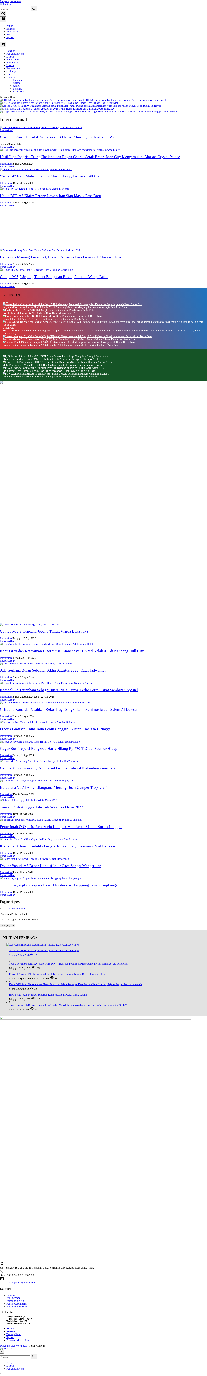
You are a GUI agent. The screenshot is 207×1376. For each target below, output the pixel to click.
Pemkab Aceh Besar (16, 1303)
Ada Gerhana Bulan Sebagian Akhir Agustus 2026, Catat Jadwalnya (53, 670)
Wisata (9, 34)
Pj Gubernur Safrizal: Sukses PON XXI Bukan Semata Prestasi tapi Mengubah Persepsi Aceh (50, 359)
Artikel (10, 25)
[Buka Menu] (3, 19)
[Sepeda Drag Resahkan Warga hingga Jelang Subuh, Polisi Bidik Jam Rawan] (41, 105)
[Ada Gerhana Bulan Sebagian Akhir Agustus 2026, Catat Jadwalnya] (36, 663)
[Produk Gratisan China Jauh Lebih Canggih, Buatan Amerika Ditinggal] (38, 722)
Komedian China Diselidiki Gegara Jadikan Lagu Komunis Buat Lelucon (57, 846)
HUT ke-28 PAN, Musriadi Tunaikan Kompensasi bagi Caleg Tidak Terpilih (48, 994)
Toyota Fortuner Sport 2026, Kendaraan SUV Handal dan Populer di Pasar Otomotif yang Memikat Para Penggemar (68, 963)
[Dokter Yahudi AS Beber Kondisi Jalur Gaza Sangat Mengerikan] (34, 858)
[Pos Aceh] (6, 4)
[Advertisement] (97, 228)
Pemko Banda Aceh (16, 1306)
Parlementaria (13, 1297)
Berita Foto (12, 31)
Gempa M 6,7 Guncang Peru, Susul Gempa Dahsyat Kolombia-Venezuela (57, 768)
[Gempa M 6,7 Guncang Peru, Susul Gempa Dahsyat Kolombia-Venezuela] (39, 761)
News (105, 356)
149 (9, 908)
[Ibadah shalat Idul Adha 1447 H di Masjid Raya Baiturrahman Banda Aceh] (42, 310)
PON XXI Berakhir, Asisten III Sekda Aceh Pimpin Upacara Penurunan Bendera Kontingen (50, 376)
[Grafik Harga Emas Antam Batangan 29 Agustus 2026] (29, 108)
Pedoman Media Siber (17, 1340)
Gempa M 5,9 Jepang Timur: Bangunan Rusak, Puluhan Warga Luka (54, 277)
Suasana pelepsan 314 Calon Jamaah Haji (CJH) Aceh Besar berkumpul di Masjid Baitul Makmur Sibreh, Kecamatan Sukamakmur (70, 339)
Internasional (6, 130)
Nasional (104, 373)
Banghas (10, 28)
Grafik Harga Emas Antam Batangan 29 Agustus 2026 (86, 108)
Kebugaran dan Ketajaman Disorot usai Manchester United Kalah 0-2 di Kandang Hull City (72, 651)
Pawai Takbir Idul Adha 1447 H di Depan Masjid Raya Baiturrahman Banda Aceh (45, 319)
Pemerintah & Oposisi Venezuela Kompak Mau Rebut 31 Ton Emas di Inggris (61, 826)
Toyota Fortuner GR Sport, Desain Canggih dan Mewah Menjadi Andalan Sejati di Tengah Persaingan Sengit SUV (68, 1005)
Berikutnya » (18, 908)
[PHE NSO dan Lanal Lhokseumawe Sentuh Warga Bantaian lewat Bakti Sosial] (42, 100)
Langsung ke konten (10, 1)
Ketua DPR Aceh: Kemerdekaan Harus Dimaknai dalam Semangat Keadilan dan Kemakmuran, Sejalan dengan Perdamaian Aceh (75, 984)
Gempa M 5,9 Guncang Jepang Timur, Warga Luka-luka (44, 631)
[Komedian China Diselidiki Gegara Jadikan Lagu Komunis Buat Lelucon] (39, 839)
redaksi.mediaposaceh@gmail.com (17, 1282)
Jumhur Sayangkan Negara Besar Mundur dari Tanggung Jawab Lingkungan (60, 885)
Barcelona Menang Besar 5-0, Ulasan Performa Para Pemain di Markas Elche (60, 257)
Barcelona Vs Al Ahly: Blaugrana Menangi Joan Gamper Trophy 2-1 (54, 787)
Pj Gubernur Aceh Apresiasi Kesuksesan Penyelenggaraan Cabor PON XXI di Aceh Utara (49, 370)
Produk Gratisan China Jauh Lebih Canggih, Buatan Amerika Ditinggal (56, 729)
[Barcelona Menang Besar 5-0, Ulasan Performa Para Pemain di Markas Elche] (41, 250)
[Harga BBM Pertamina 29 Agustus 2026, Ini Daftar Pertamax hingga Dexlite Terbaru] (45, 111)
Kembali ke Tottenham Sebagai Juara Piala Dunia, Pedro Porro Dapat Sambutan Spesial (69, 690)
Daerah (10, 1365)
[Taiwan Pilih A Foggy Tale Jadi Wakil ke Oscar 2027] (28, 800)
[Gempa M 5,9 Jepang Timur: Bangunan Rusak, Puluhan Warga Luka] (36, 269)
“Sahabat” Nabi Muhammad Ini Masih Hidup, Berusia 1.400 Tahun (52, 176)
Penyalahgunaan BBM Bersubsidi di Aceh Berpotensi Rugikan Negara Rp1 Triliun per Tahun (57, 974)
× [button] (2, 1352)
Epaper (10, 37)
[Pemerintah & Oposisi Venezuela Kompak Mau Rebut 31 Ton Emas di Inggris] (41, 819)
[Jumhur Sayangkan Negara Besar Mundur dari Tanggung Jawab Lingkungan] (40, 878)
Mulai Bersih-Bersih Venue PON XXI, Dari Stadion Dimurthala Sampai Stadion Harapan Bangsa (52, 365)
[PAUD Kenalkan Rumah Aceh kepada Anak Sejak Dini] (30, 102)
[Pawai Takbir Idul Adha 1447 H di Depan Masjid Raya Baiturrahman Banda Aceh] (46, 316)
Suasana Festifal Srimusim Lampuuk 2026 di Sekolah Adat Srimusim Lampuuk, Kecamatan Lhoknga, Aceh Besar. (61, 345)
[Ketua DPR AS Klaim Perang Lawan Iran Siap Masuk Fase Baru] (34, 188)
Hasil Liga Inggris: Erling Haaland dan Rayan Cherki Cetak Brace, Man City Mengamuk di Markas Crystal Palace (90, 157)
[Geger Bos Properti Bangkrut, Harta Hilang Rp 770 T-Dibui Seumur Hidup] (40, 741)
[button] (34, 8)
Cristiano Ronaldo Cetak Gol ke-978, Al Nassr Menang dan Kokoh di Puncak (60, 137)
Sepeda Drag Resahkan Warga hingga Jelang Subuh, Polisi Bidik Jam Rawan (121, 105)
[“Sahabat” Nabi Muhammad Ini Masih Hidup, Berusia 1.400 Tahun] (36, 169)
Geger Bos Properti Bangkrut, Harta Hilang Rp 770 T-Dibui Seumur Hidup (58, 748)
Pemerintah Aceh (15, 1300)
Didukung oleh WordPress (13, 1345)
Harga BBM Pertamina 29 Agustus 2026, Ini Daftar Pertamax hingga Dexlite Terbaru (134, 111)
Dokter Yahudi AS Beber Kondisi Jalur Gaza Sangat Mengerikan (50, 866)
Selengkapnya (7, 925)
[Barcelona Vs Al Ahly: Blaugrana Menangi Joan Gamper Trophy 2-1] (36, 780)
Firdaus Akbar (7, 147)
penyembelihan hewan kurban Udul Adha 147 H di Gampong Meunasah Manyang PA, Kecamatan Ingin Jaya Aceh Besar (65, 307)
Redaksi (10, 1331)
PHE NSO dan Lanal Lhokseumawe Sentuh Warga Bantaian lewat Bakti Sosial (125, 100)
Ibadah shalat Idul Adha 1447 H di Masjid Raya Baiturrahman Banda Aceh (41, 313)
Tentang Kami (13, 1334)
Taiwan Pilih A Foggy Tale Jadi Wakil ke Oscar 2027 (41, 807)
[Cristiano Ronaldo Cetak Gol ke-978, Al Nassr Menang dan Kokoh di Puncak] (41, 127)
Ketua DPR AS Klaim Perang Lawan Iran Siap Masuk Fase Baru (50, 196)
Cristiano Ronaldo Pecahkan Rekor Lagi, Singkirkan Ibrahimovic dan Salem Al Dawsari (69, 709)
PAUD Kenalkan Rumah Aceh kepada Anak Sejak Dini (89, 102)
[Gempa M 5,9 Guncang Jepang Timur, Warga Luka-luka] (30, 624)
